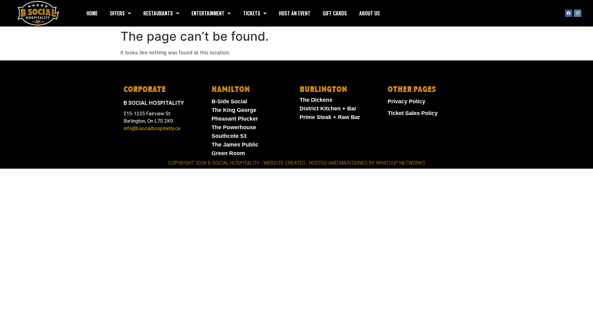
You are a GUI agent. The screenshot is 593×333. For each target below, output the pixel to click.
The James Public (235, 145)
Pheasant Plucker (235, 119)
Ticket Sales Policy (413, 113)
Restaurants (158, 13)
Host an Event (294, 13)
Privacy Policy (406, 101)
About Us (369, 13)
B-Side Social (229, 101)
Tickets (251, 13)
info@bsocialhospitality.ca (152, 128)
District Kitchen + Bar (328, 108)
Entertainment (208, 13)
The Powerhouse (234, 127)
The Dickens (316, 100)
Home (92, 13)
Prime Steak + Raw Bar (330, 117)
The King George (234, 110)
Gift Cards (335, 13)
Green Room (228, 153)
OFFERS (117, 13)
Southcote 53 (229, 136)
